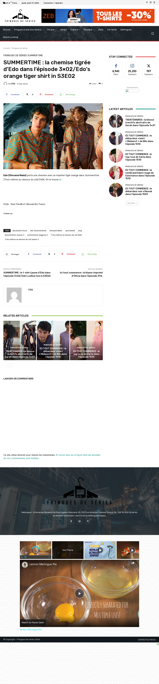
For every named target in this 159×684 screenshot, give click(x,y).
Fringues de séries (20, 48)
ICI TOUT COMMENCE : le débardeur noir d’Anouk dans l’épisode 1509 (138, 191)
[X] (154, 2)
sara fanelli (70, 230)
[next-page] (10, 365)
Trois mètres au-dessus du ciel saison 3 (22, 239)
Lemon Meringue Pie (43, 564)
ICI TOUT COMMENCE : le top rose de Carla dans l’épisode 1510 (86, 354)
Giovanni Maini (56, 230)
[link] (25, 565)
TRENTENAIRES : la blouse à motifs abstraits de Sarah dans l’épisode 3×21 (20, 354)
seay (80, 230)
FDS (13, 84)
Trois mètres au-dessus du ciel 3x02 (66, 235)
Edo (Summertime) (38, 230)
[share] (133, 563)
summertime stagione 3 (37, 235)
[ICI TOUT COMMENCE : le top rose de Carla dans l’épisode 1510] (86, 340)
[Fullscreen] (49, 557)
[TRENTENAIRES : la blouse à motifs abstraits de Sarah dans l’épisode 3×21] (19, 340)
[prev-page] (5, 365)
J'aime (116, 64)
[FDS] (5, 84)
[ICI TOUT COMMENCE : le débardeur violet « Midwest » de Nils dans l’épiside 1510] (53, 340)
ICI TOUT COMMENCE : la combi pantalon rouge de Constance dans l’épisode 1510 (140, 174)
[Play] (22, 557)
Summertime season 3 (14, 235)
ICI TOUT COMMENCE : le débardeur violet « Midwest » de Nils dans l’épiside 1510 (53, 352)
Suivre (132, 64)
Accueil (6, 48)
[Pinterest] (88, 521)
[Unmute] (25, 557)
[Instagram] (150, 2)
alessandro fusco (19, 230)
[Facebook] (147, 2)
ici (60, 179)
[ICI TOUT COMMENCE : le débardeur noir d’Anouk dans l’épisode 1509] (116, 190)
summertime (35, 55)
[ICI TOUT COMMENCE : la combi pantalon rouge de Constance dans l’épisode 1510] (116, 173)
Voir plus (131, 203)
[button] (152, 33)
